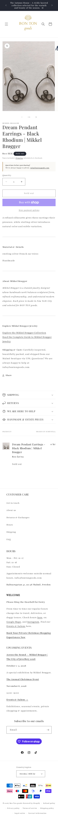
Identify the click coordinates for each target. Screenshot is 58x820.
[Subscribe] (47, 730)
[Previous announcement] (6, 5)
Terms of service (30, 808)
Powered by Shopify (31, 803)
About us (11, 510)
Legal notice (20, 813)
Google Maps (13, 621)
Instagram (33, 621)
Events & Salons (15, 626)
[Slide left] (21, 117)
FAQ (8, 539)
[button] (6, 24)
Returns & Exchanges (17, 517)
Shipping (19, 158)
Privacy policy (13, 808)
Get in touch (12, 503)
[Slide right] (36, 117)
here (39, 617)
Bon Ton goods (16, 803)
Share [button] (9, 375)
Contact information (37, 813)
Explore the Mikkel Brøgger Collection (24, 332)
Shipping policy (47, 808)
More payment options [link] (29, 210)
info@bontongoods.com (39, 168)
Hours (9, 524)
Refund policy (49, 803)
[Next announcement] (52, 5)
